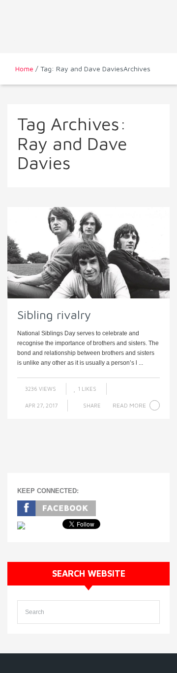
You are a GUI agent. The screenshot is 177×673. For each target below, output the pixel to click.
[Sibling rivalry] (88, 252)
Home (24, 68)
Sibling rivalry (54, 315)
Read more (129, 405)
